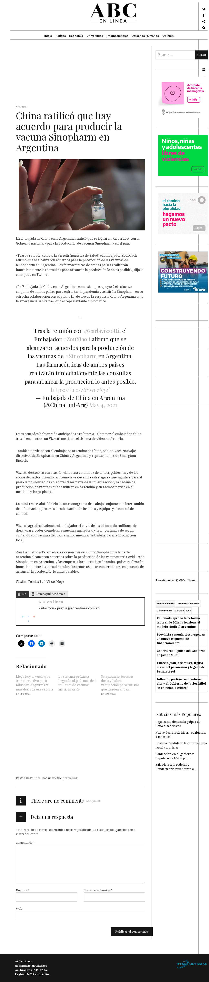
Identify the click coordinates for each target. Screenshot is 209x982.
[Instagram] (26, 621)
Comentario (25, 842)
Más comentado (164, 610)
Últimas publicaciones (50, 593)
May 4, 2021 (103, 405)
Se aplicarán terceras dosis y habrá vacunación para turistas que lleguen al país (120, 683)
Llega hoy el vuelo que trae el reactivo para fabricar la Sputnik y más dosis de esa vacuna (34, 683)
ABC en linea (50, 602)
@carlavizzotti (101, 330)
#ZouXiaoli (76, 339)
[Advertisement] (80, 74)
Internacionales (117, 35)
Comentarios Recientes (188, 603)
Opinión (168, 35)
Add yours (93, 800)
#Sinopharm (81, 356)
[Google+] (32, 616)
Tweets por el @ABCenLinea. (176, 580)
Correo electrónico (98, 890)
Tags (188, 610)
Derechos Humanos (145, 35)
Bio (24, 593)
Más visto (179, 610)
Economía (76, 35)
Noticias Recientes (166, 603)
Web (19, 908)
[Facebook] (26, 616)
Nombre (23, 890)
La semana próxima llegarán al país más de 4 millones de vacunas (77, 681)
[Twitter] (21, 616)
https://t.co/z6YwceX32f (80, 389)
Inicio (48, 35)
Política (61, 35)
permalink (70, 778)
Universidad (95, 35)
